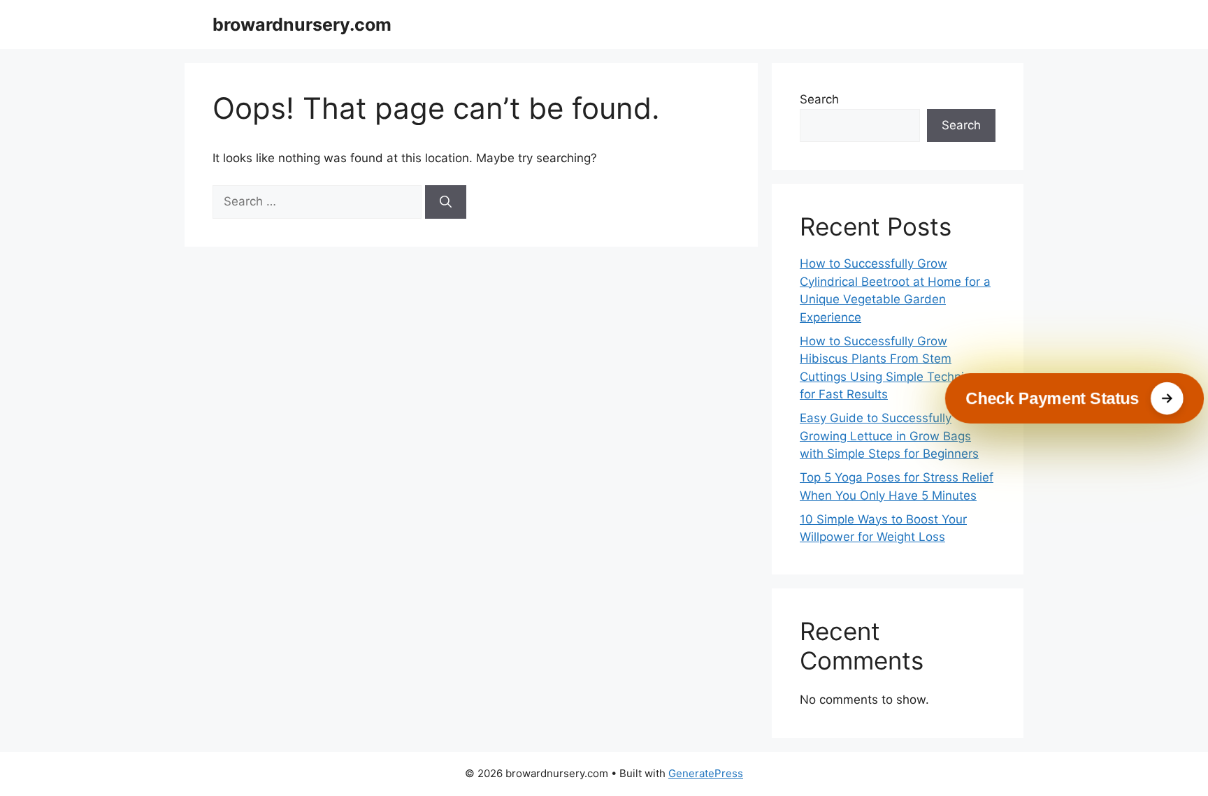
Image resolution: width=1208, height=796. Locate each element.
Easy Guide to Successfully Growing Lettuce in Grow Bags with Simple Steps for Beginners (889, 436)
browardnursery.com (302, 24)
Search (819, 99)
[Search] (445, 202)
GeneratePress (705, 773)
